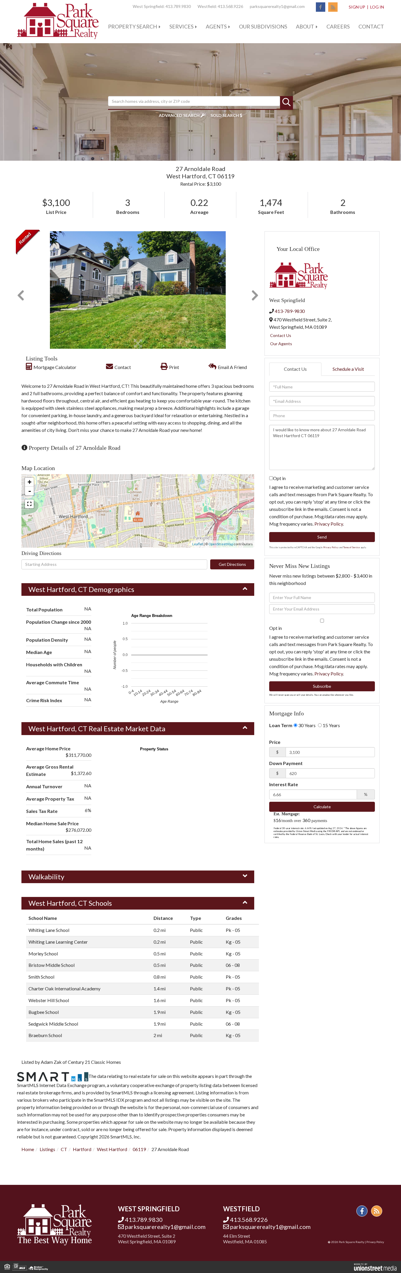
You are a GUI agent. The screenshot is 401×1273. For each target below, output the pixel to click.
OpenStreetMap (220, 544)
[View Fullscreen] (29, 503)
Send (322, 536)
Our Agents (281, 343)
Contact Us (280, 335)
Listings (47, 1149)
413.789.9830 (178, 6)
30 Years (306, 725)
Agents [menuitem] (216, 26)
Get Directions (232, 564)
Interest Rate (283, 784)
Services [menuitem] (181, 26)
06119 (139, 1149)
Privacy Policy (328, 523)
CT (64, 1149)
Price (274, 742)
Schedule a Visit (348, 369)
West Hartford (112, 1149)
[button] (286, 102)
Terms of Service (351, 547)
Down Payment (286, 763)
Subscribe (322, 686)
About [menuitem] (305, 26)
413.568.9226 (230, 6)
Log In (377, 6)
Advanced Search (179, 115)
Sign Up (357, 6)
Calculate (322, 806)
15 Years (331, 725)
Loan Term (280, 725)
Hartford (82, 1149)
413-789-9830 (290, 311)
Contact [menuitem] (371, 26)
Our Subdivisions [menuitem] (263, 26)
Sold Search (224, 115)
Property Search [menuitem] (132, 26)
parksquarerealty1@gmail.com (277, 6)
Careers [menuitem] (338, 26)
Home (27, 1149)
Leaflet (197, 544)
